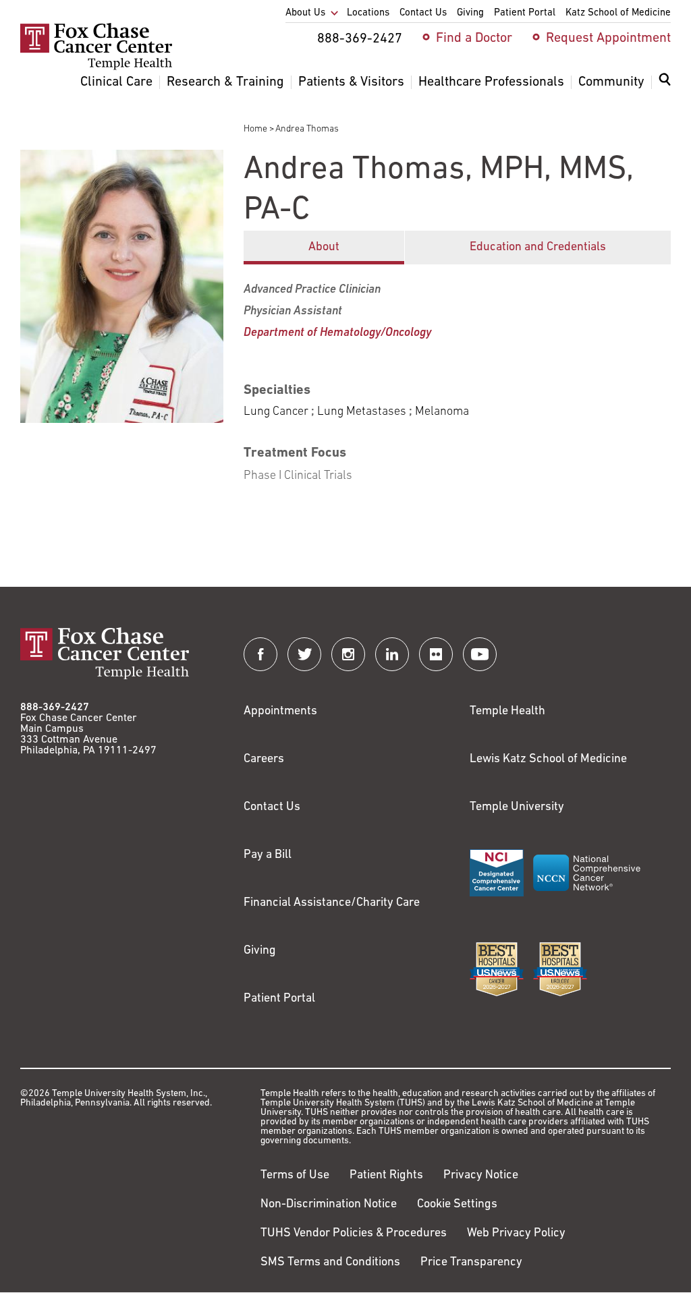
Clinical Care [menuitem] (116, 82)
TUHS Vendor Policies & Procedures (353, 1234)
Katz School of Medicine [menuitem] (618, 13)
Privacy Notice (480, 1176)
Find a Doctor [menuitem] (474, 38)
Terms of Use (294, 1176)
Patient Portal (279, 999)
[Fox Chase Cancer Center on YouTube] (480, 654)
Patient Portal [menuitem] (524, 13)
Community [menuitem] (611, 82)
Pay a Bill (268, 855)
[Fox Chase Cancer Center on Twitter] (304, 654)
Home (255, 129)
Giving (260, 951)
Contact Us (272, 807)
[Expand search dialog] (665, 82)
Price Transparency (471, 1263)
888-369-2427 (54, 707)
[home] (96, 67)
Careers (264, 759)
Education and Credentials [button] (538, 247)
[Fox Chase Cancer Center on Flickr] (436, 654)
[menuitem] (665, 88)
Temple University (517, 807)
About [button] (323, 247)
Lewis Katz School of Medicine (548, 759)
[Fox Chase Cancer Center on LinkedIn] (392, 654)
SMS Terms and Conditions (330, 1263)
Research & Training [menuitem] (225, 82)
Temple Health (507, 712)
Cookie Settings (457, 1205)
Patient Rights (386, 1176)
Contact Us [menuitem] (423, 13)
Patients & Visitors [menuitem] (351, 82)
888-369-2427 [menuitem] (359, 39)
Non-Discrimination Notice (328, 1205)
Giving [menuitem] (470, 13)
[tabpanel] (457, 375)
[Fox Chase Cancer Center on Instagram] (348, 654)
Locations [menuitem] (368, 13)
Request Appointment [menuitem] (608, 38)
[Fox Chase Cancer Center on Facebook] (260, 654)
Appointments (280, 712)
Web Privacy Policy (516, 1234)
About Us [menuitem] (305, 13)
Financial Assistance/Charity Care (332, 903)
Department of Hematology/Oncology (337, 333)
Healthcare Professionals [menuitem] (491, 82)
